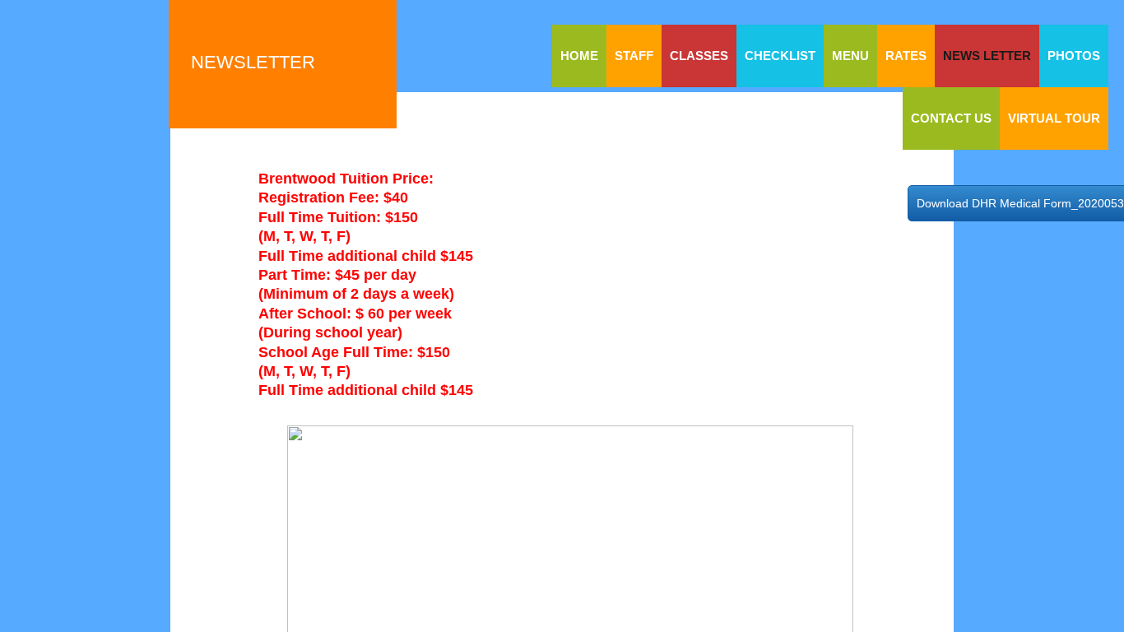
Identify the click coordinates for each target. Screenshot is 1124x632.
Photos (1073, 56)
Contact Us (951, 118)
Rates (906, 56)
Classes (699, 56)
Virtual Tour (1054, 118)
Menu (850, 56)
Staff (634, 56)
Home (579, 56)
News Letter (987, 56)
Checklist (780, 56)
